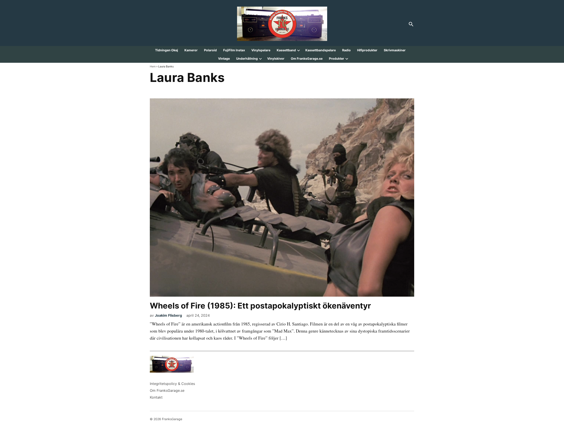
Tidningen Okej (166, 50)
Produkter (336, 58)
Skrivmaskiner (395, 50)
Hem (153, 66)
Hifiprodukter (367, 50)
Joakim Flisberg (168, 315)
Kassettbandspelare (320, 50)
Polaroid (210, 50)
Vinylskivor (275, 58)
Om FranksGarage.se (307, 58)
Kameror (191, 50)
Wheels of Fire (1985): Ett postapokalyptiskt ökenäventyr (260, 306)
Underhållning (247, 58)
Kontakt (156, 397)
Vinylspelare (260, 50)
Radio (346, 50)
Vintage (224, 58)
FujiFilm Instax (234, 50)
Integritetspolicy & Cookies (172, 383)
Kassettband (286, 50)
